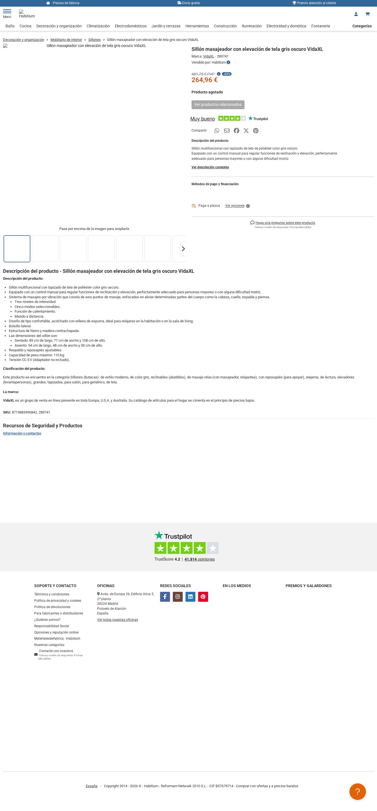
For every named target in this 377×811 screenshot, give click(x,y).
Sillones (94, 40)
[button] (183, 249)
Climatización (98, 26)
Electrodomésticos (131, 26)
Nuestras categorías (49, 645)
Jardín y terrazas (166, 26)
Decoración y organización (59, 26)
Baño (10, 26)
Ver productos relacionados (217, 104)
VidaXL (208, 56)
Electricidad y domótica (286, 26)
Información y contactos (22, 433)
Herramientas (197, 26)
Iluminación (252, 26)
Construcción (225, 26)
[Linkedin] (190, 597)
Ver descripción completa (210, 167)
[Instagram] (178, 597)
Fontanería (320, 26)
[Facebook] (165, 597)
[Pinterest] (203, 597)
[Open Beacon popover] (357, 791)
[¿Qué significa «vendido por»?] (228, 62)
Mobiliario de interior (66, 40)
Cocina (25, 26)
